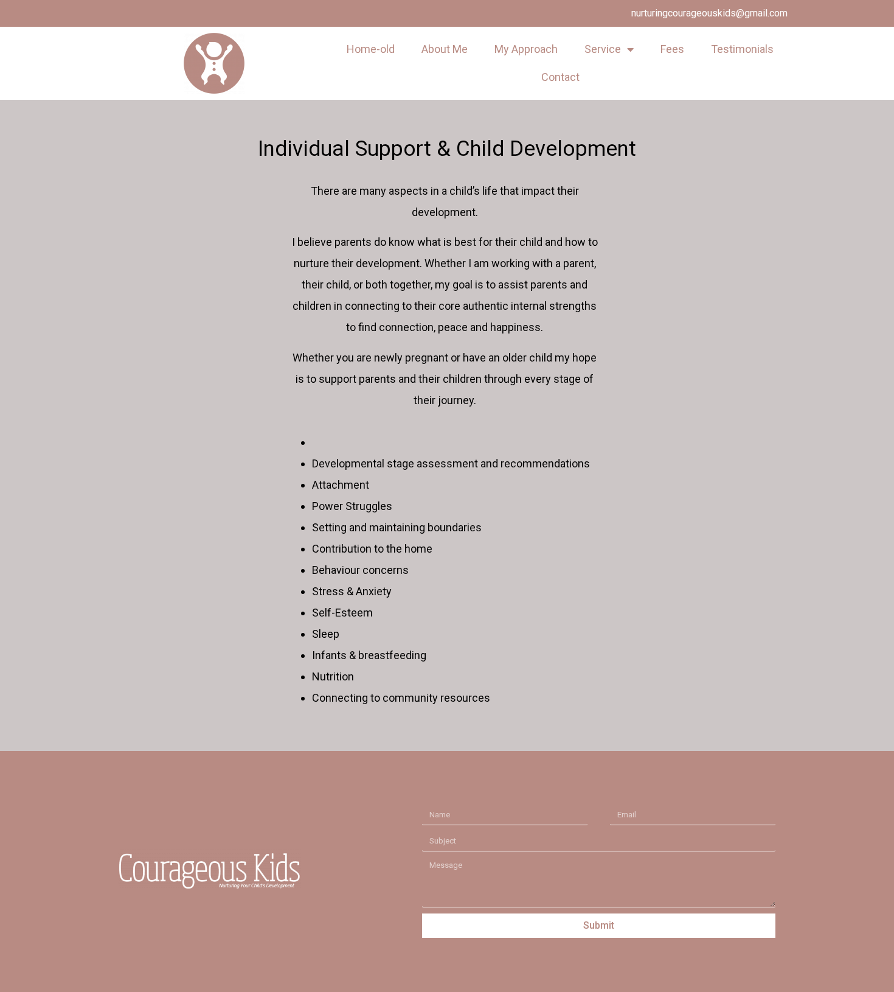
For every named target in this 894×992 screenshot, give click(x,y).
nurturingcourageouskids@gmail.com (709, 13)
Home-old (371, 49)
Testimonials (742, 49)
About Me (444, 49)
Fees (672, 49)
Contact (560, 77)
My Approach (526, 49)
